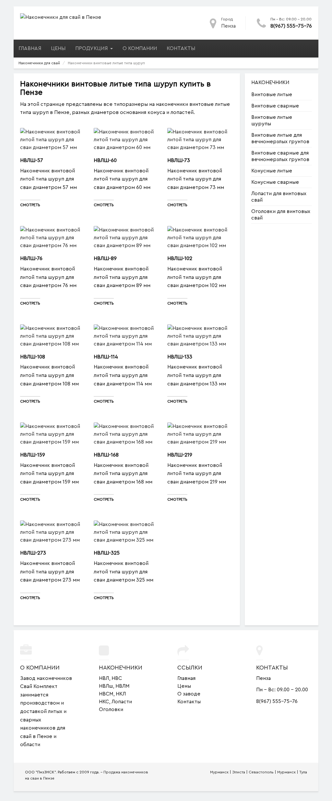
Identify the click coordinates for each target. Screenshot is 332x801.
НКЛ (121, 693)
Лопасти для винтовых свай (278, 197)
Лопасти (122, 701)
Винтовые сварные (275, 105)
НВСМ (106, 693)
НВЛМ (122, 686)
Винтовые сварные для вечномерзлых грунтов (280, 156)
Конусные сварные (275, 182)
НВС (117, 678)
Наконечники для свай (39, 63)
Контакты (181, 48)
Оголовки (111, 709)
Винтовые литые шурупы (271, 120)
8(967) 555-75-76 (291, 26)
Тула (303, 772)
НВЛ (104, 678)
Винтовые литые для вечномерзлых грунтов (280, 138)
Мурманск (219, 772)
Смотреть (30, 205)
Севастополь (261, 772)
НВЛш (106, 686)
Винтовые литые (271, 94)
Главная (29, 48)
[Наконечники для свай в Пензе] (60, 16)
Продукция (92, 48)
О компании (140, 48)
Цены (58, 48)
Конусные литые (271, 170)
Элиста (238, 772)
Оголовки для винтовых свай (280, 214)
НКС (104, 701)
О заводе (188, 693)
